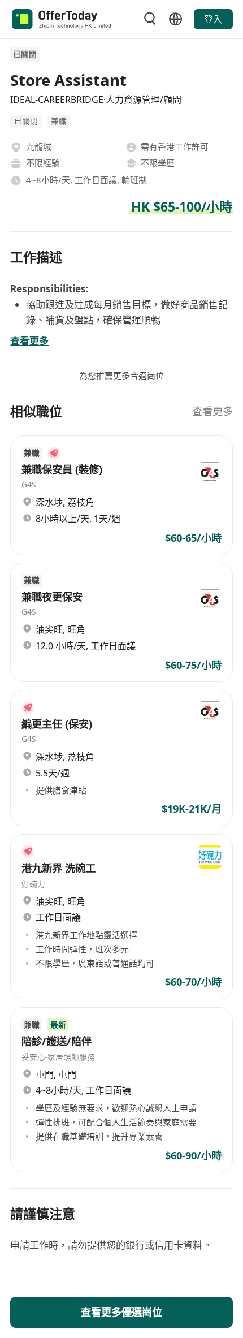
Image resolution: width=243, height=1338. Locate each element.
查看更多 (212, 411)
